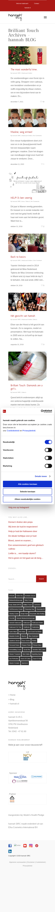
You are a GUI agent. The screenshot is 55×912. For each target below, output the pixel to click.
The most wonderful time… (24, 69)
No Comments (37, 135)
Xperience (25, 663)
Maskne (23, 636)
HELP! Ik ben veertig (21, 197)
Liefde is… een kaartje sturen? (22, 553)
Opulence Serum (14, 640)
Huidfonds (27, 627)
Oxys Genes (26, 640)
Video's (27, 201)
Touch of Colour (25, 658)
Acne (23, 201)
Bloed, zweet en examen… (20, 540)
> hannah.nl (13, 704)
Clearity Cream (14, 613)
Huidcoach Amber (27, 73)
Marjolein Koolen (14, 636)
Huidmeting (35, 627)
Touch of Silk (37, 658)
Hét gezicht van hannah (23, 315)
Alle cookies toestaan (27, 484)
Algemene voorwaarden (17, 862)
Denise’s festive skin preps (20, 522)
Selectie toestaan (27, 491)
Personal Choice (14, 645)
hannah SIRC (17, 73)
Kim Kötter (22, 631)
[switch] (48, 450)
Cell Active (37, 604)
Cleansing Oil (40, 609)
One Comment (37, 260)
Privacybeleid (29, 430)
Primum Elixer (37, 645)
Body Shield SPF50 (15, 604)
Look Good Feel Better (35, 631)
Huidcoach (26, 622)
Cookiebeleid (13, 430)
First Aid (11, 618)
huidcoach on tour (15, 627)
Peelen (34, 640)
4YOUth (11, 595)
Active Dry (19, 595)
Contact (36, 3)
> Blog (11, 699)
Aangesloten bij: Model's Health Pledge (26, 815)
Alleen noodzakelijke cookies (27, 499)
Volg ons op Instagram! (18, 507)
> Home (11, 695)
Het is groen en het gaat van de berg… (25, 558)
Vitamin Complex (14, 663)
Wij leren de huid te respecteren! (23, 527)
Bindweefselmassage (15, 600)
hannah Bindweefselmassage (25, 618)
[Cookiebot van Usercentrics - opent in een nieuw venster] (41, 411)
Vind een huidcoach (22, 3)
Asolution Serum (30, 595)
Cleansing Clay (29, 609)
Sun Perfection (13, 658)
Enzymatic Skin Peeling (37, 613)
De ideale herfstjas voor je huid (22, 536)
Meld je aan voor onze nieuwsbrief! (25, 744)
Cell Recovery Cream (16, 609)
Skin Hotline (26, 654)
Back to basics (18, 256)
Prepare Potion (26, 645)
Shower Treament (14, 654)
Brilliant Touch (27, 604)
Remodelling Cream (15, 649)
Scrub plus (27, 649)
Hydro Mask (13, 631)
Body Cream (28, 600)
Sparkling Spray (37, 654)
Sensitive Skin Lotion (38, 649)
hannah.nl (28, 7)
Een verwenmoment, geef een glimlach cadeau (26, 547)
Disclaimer (31, 862)
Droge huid (24, 613)
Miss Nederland (33, 636)
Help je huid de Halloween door (22, 531)
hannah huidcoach (15, 622)
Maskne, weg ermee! (21, 131)
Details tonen (41, 476)
